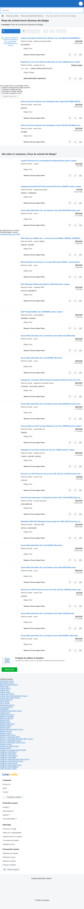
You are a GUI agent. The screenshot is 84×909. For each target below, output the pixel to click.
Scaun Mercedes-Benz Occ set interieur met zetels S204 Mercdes (47, 613)
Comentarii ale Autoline (11, 840)
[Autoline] (2, 15)
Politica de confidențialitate (12, 833)
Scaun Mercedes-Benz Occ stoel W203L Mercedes (41, 545)
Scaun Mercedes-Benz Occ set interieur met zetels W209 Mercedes (48, 567)
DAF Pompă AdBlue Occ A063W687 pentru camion (42, 312)
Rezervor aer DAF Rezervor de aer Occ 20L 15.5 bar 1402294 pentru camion (52, 590)
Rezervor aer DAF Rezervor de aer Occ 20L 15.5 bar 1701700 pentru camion (52, 474)
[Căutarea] (81, 10)
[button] (80, 3)
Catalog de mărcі (9, 844)
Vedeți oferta (9, 669)
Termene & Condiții (9, 829)
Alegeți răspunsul (9, 96)
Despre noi (6, 784)
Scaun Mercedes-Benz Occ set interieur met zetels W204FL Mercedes (49, 636)
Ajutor (5, 788)
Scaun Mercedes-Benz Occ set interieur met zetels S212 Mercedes (48, 336)
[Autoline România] (14, 3)
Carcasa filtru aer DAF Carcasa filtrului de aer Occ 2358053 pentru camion (51, 426)
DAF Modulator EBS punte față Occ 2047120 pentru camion (45, 284)
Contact (5, 792)
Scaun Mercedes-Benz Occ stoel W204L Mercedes (41, 358)
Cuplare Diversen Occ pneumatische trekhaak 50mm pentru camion (49, 161)
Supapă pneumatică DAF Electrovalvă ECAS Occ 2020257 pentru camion (51, 186)
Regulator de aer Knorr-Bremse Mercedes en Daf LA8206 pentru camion (50, 62)
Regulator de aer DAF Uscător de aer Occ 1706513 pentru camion (48, 450)
